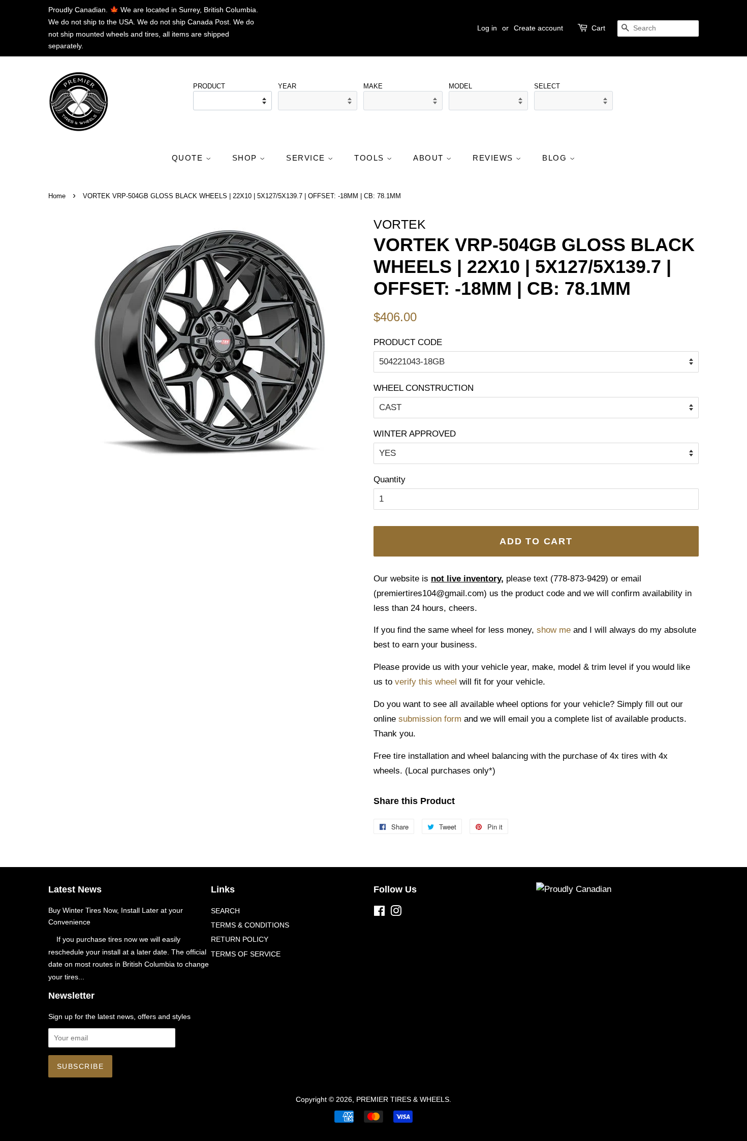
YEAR (287, 86)
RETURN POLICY (239, 939)
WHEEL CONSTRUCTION (424, 388)
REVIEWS (494, 157)
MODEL (460, 86)
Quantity (390, 479)
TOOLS (370, 157)
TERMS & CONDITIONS (250, 925)
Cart (598, 28)
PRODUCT (209, 86)
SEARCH (225, 911)
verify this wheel (426, 682)
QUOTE (189, 157)
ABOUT (429, 157)
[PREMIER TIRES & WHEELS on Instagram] (395, 913)
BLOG (556, 157)
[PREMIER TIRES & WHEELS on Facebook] (379, 913)
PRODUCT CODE (408, 342)
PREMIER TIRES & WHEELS (402, 1099)
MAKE (373, 86)
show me (554, 630)
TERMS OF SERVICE (246, 954)
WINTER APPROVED (415, 434)
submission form (429, 719)
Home (57, 196)
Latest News (75, 889)
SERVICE (307, 157)
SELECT (547, 86)
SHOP (246, 157)
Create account (538, 28)
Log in (487, 28)
